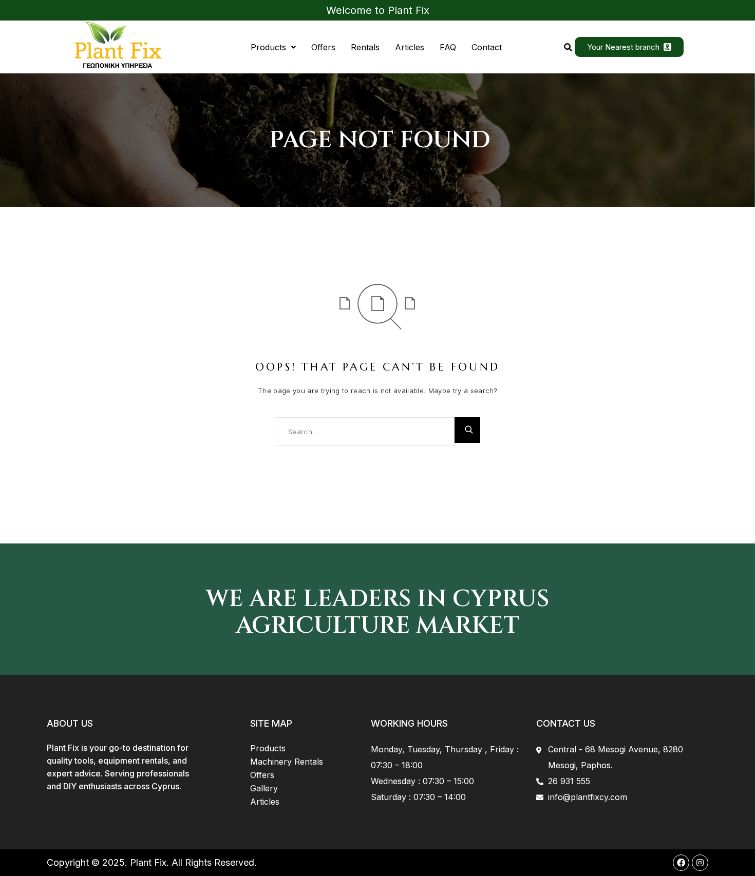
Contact (486, 47)
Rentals (365, 47)
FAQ (448, 47)
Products (268, 47)
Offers (323, 47)
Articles (409, 47)
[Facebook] (681, 862)
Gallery (264, 788)
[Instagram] (700, 862)
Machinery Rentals (286, 761)
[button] (273, 47)
